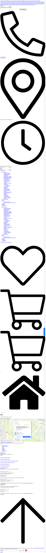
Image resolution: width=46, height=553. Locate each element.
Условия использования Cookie (5, 465)
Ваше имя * (2, 479)
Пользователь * (2, 480)
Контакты (3, 450)
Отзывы (3, 449)
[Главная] (20, 550)
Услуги (3, 447)
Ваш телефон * (2, 481)
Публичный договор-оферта (4, 464)
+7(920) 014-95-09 (3, 453)
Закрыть (1, 552)
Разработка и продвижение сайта (6, 471)
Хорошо (2, 550)
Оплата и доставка (5, 446)
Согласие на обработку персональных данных (7, 462)
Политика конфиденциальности (5, 457)
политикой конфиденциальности (27, 493)
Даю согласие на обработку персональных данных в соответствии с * (17, 493)
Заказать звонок (2, 57)
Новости (3, 448)
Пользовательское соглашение (5, 459)
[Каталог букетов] (23, 550)
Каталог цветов (4, 445)
